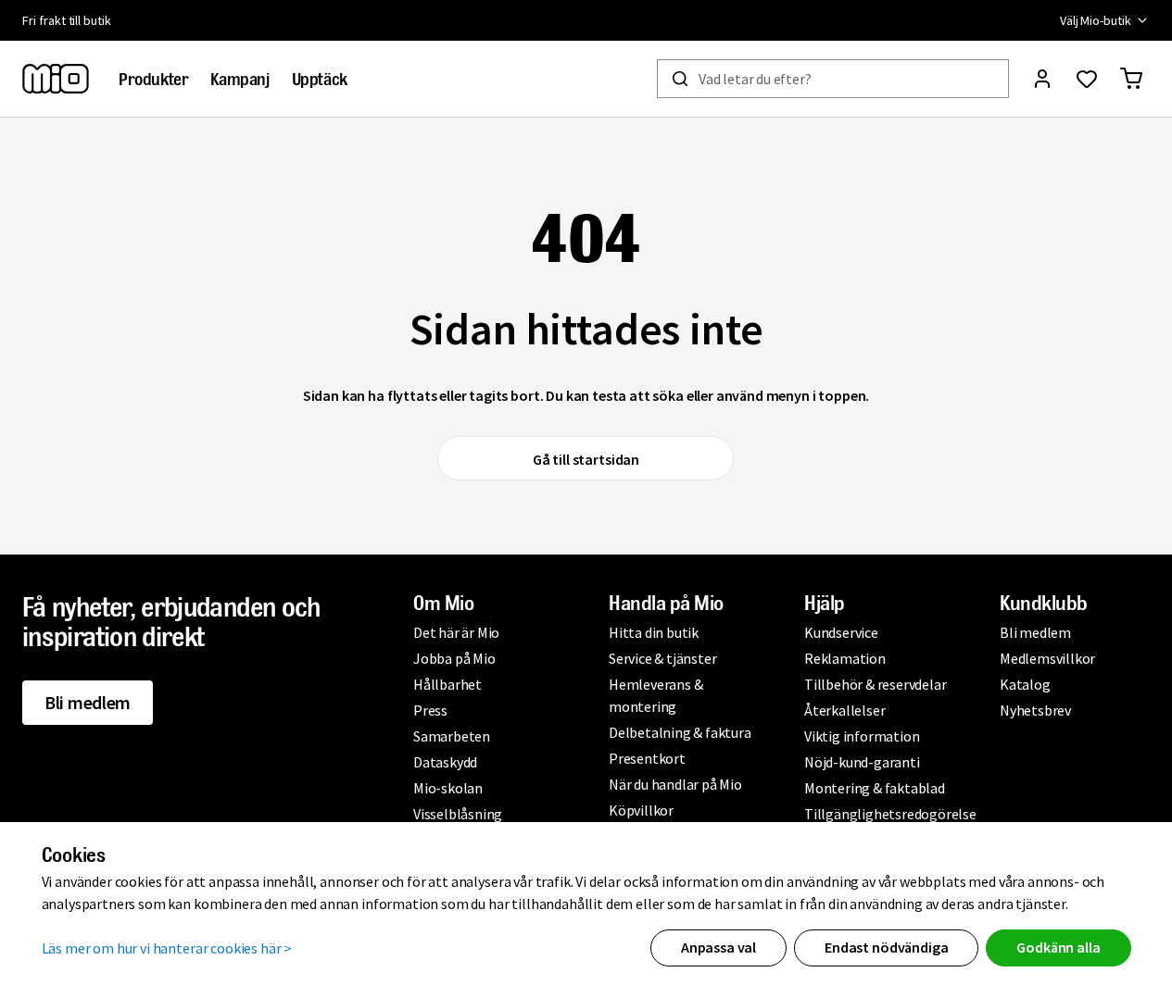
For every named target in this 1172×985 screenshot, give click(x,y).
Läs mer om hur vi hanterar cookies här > (167, 948)
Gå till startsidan (586, 459)
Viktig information (861, 736)
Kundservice (841, 632)
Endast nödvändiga (886, 947)
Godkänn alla (1058, 947)
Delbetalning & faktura (680, 732)
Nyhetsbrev (1035, 710)
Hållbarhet (447, 684)
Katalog (1025, 684)
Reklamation (845, 658)
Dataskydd (445, 762)
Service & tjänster (662, 658)
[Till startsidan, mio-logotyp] (55, 79)
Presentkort (647, 758)
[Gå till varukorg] (1131, 78)
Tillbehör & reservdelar (875, 684)
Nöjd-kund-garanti (862, 762)
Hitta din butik (654, 632)
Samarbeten (451, 736)
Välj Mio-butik (1095, 20)
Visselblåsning (457, 813)
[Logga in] (1042, 78)
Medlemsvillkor (1047, 658)
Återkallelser (844, 710)
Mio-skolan (448, 788)
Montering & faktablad (874, 788)
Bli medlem (87, 702)
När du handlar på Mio (675, 784)
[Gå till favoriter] (1086, 78)
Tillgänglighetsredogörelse (890, 813)
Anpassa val (718, 947)
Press (430, 710)
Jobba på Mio (454, 658)
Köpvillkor (641, 810)
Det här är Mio (456, 632)
